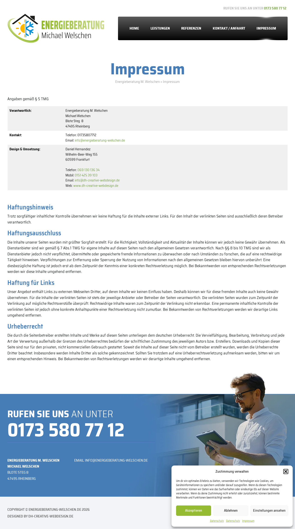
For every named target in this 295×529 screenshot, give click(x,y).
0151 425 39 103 (86, 175)
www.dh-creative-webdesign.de (95, 185)
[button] (285, 471)
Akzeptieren (193, 510)
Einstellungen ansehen (269, 510)
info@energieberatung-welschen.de (100, 140)
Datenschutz (217, 521)
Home (134, 28)
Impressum (248, 521)
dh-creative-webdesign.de (50, 516)
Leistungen (160, 28)
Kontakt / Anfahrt (229, 28)
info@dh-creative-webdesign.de (97, 180)
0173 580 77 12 (275, 8)
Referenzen (191, 28)
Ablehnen (231, 510)
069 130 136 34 (88, 170)
